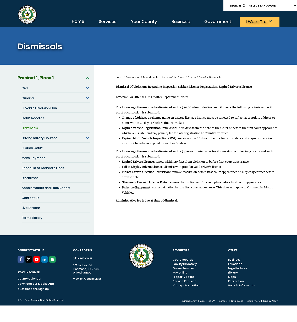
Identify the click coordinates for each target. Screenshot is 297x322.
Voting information (186, 285)
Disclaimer (30, 178)
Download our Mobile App (36, 284)
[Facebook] (21, 261)
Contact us (82, 250)
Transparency (189, 301)
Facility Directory (185, 264)
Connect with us (31, 250)
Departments (150, 77)
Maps (232, 277)
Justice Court (32, 148)
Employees (237, 301)
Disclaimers (253, 301)
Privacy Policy (270, 301)
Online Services (184, 268)
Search (235, 6)
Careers (223, 301)
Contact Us (30, 198)
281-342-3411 (82, 258)
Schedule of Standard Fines (43, 168)
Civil (25, 88)
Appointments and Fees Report (46, 188)
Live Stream (31, 208)
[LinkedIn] (45, 261)
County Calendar (30, 279)
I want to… (256, 21)
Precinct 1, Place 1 (36, 78)
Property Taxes (183, 277)
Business (181, 21)
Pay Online (180, 273)
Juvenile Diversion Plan (39, 108)
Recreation (236, 281)
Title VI (211, 301)
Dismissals (30, 128)
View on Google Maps (87, 279)
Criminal (28, 98)
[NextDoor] (53, 261)
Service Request (184, 281)
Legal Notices (237, 268)
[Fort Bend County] (27, 15)
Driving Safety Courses (39, 138)
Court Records (33, 118)
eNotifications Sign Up (33, 289)
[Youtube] (37, 261)
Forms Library (32, 218)
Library (233, 273)
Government (217, 21)
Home (78, 21)
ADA (202, 301)
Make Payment (33, 158)
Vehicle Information (242, 285)
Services (107, 21)
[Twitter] (29, 261)
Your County (144, 21)
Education (235, 264)
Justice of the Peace (173, 77)
